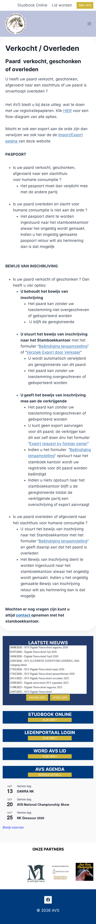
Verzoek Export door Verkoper (53, 352)
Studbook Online (32, 5)
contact (23, 615)
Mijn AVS (85, 5)
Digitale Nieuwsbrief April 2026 (41, 656)
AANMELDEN (37, 697)
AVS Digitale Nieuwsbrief (38, 691)
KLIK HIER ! (50, 720)
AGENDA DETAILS (49, 774)
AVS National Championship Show (43, 804)
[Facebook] (48, 900)
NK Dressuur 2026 (30, 818)
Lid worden (62, 5)
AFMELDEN (60, 697)
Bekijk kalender (13, 827)
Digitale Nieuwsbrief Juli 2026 (40, 651)
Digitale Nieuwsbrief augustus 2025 (43, 687)
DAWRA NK (25, 791)
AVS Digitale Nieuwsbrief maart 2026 (44, 669)
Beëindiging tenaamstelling (63, 346)
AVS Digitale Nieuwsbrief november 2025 (46, 678)
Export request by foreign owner (58, 443)
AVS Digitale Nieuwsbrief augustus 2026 (46, 647)
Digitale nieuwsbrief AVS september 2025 (46, 682)
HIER (67, 110)
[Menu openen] (89, 23)
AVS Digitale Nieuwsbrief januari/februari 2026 (49, 673)
